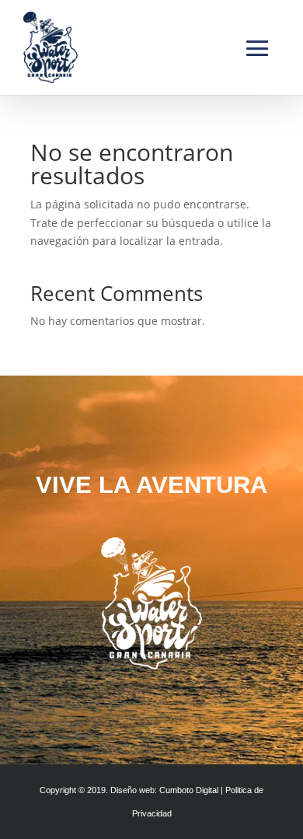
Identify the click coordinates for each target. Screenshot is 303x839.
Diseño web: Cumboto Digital (164, 790)
